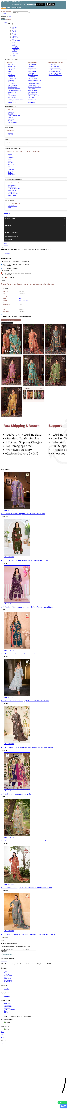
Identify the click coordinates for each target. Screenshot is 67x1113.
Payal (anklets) (11, 164)
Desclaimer (7, 1008)
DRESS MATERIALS (24, 300)
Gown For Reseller (13, 193)
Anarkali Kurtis (12, 92)
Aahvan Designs (16, 40)
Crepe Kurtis (11, 80)
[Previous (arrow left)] (1, 940)
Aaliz (13, 43)
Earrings (10, 161)
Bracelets (10, 154)
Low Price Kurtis (12, 85)
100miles (14, 28)
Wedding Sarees (32, 71)
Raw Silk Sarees (32, 92)
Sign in (14, 7)
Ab (12, 52)
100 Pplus (14, 27)
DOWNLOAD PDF (7, 323)
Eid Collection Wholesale (55, 75)
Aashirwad (14, 51)
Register (19, 7)
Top (9, 94)
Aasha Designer (16, 49)
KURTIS (9, 62)
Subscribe (3, 951)
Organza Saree (32, 99)
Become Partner (8, 975)
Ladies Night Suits (12, 206)
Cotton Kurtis (11, 68)
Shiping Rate (7, 996)
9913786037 (4, 961)
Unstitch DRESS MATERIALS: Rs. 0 (12, 315)
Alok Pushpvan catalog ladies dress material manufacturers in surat (26, 887)
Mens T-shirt (11, 117)
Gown (9, 71)
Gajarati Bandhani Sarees (34, 80)
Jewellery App (11, 174)
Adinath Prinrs (15, 54)
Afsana (13, 55)
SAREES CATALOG (32, 62)
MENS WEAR (11, 110)
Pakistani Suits (52, 64)
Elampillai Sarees (32, 81)
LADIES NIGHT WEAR (13, 203)
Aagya (13, 39)
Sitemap (6, 1012)
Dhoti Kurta (11, 120)
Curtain (29, 143)
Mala (9, 166)
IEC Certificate (8, 981)
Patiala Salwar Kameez (54, 71)
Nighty (9, 207)
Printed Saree (31, 69)
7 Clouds (14, 34)
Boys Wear (10, 133)
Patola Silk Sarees (32, 90)
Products (6, 245)
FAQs (5, 1011)
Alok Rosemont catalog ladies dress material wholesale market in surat (28, 934)
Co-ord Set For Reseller (14, 188)
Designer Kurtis (12, 66)
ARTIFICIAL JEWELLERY (14, 151)
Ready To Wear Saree (33, 95)
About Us (6, 972)
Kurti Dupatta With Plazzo (14, 90)
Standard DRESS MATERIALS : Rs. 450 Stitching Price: (17, 316)
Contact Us (9, 7)
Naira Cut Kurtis (12, 97)
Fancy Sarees (31, 97)
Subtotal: (3, 18)
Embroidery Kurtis (12, 104)
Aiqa (13, 56)
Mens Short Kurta (12, 122)
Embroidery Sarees (33, 75)
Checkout (8, 19)
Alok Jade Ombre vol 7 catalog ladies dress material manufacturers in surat (29, 841)
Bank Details (7, 978)
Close (9, 16)
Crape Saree (31, 100)
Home (5, 22)
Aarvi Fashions (15, 48)
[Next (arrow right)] (3, 940)
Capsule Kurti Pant (12, 78)
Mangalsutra (11, 157)
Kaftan (9, 73)
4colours (14, 33)
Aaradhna (14, 46)
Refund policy (7, 1005)
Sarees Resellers (12, 185)
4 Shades (14, 31)
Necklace (10, 162)
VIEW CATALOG (9, 510)
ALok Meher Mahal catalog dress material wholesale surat (23, 514)
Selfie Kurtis (11, 69)
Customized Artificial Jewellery (35, 151)
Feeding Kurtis (11, 64)
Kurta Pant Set (11, 76)
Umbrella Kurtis (12, 102)
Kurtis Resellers (12, 187)
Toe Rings (10, 171)
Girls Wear (10, 134)
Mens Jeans (11, 119)
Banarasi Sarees (32, 68)
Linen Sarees (31, 88)
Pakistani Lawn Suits (54, 66)
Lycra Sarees (31, 76)
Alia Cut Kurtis (12, 95)
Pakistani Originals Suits (55, 73)
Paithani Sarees (32, 85)
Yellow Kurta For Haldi (14, 115)
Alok (20, 298)
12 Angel (14, 30)
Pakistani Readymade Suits (56, 69)
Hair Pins (10, 173)
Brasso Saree (31, 102)
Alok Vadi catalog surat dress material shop (17, 794)
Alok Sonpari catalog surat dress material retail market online (24, 560)
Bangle (9, 159)
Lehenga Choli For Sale (14, 192)
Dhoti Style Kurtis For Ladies (15, 99)
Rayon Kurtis (11, 83)
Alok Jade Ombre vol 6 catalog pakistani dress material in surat (25, 700)
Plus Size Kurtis (12, 81)
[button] (33, 1111)
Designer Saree (32, 64)
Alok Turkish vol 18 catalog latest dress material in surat (22, 654)
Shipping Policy (8, 1006)
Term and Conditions (9, 1009)
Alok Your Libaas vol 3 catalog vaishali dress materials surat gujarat (27, 747)
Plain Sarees (31, 73)
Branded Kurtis (12, 100)
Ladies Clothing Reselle (13, 183)
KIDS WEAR (10, 130)
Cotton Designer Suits (54, 68)
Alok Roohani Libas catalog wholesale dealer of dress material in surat (28, 607)
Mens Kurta (11, 112)
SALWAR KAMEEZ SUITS (55, 62)
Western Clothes (12, 195)
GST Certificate (8, 980)
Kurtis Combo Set (12, 87)
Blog (5, 977)
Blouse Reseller (12, 190)
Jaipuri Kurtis (11, 75)
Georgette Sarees (32, 94)
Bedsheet (9, 143)
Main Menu (7, 213)
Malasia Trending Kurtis (14, 88)
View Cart (3, 19)
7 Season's (14, 36)
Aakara (13, 42)
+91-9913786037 (6, 1)
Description (7, 253)
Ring (9, 155)
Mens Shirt (10, 114)
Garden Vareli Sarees (33, 83)
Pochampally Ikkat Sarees (34, 87)
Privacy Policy (7, 1003)
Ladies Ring (11, 169)
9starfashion (15, 37)
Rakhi (9, 167)
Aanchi (13, 45)
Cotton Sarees (31, 66)
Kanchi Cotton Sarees (33, 104)
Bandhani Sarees (32, 78)
